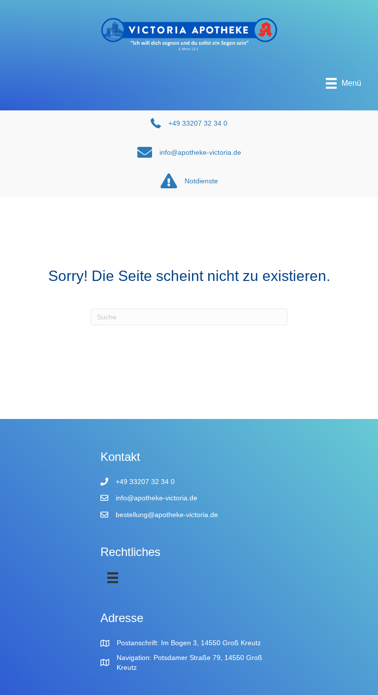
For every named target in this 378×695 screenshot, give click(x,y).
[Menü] (112, 577)
